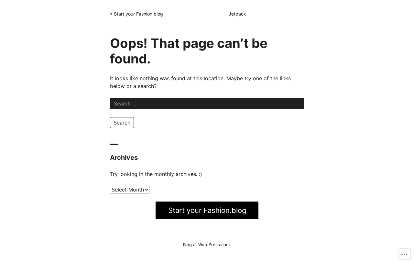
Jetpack (237, 13)
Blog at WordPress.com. (207, 244)
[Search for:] (207, 103)
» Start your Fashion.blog (136, 13)
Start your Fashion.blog (207, 210)
